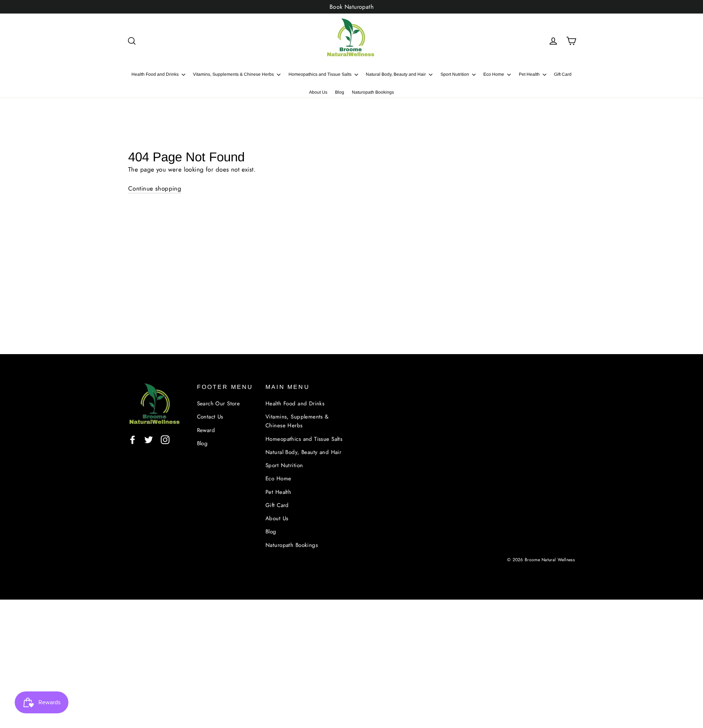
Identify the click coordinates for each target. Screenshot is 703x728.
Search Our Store (218, 403)
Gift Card (563, 74)
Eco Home (494, 74)
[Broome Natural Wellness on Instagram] (165, 439)
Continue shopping (154, 188)
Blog (339, 92)
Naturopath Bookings (373, 92)
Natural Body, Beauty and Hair (396, 74)
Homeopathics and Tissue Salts (321, 74)
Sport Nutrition (455, 74)
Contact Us (210, 417)
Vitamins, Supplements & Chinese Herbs (234, 74)
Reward (206, 430)
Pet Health (530, 74)
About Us (318, 92)
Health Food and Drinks (155, 74)
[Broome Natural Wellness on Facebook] (132, 439)
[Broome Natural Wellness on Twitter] (148, 439)
